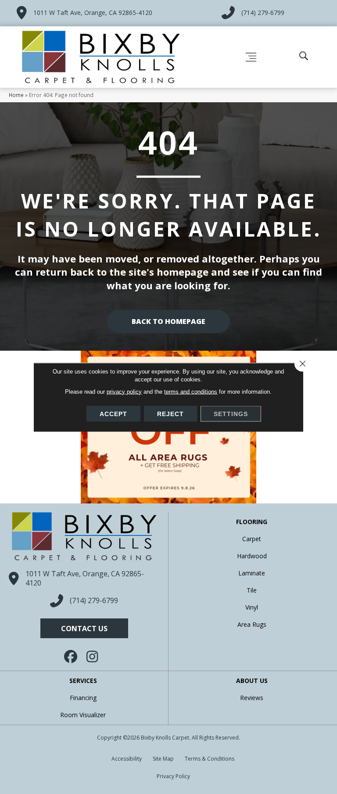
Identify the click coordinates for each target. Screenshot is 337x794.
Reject (170, 413)
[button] (84, 628)
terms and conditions (190, 391)
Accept (113, 413)
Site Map (163, 758)
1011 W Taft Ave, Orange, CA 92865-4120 (92, 12)
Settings (231, 413)
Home (16, 94)
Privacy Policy (173, 776)
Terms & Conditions (209, 758)
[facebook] (71, 656)
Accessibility (126, 758)
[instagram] (93, 656)
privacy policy (124, 391)
